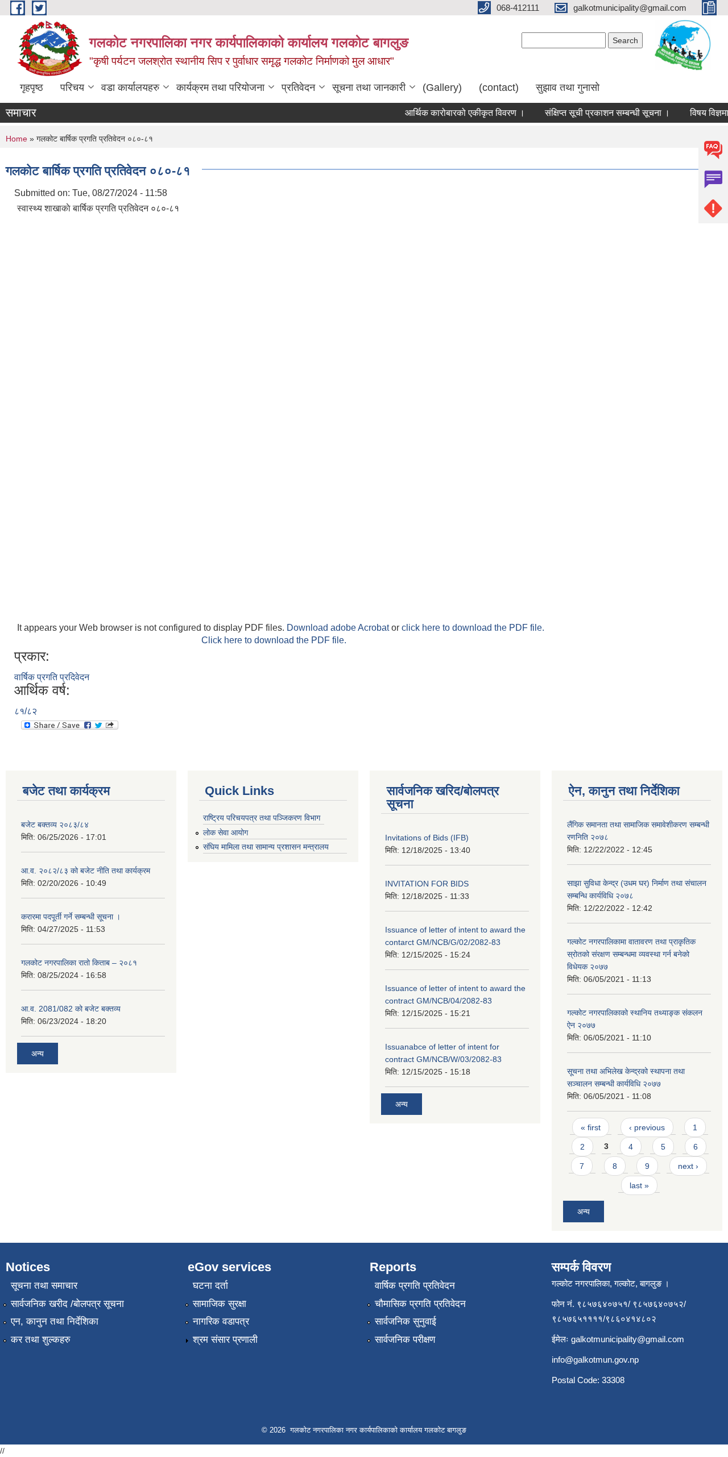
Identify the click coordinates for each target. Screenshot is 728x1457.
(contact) (499, 87)
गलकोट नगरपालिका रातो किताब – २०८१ (79, 962)
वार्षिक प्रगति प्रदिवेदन (51, 677)
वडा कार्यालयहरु (130, 87)
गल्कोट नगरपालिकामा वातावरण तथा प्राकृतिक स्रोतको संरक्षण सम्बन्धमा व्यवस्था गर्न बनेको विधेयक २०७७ (631, 954)
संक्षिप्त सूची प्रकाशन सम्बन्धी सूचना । (597, 113)
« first (591, 1127)
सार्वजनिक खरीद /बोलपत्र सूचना (67, 1303)
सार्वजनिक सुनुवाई (405, 1321)
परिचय (72, 87)
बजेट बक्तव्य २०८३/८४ (55, 824)
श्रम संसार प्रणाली (225, 1339)
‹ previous (647, 1127)
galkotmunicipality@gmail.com (627, 1339)
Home (16, 138)
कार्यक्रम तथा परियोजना (220, 87)
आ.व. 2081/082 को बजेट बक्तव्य (71, 1008)
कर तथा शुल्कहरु (41, 1339)
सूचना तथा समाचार (44, 1285)
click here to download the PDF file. (473, 627)
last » (639, 1185)
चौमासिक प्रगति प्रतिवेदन (420, 1303)
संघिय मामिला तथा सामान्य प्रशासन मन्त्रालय (266, 846)
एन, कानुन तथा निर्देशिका (54, 1321)
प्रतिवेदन (298, 87)
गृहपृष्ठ (31, 87)
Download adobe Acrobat (339, 627)
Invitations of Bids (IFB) (427, 837)
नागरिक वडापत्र (221, 1321)
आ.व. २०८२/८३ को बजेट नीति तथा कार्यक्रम (85, 870)
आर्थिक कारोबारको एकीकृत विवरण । (455, 113)
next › (688, 1166)
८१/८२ (25, 711)
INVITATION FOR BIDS (427, 883)
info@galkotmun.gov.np (595, 1359)
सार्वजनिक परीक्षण (405, 1339)
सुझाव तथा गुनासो (567, 87)
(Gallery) (442, 87)
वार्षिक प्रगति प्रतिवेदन (415, 1285)
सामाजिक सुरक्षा (219, 1303)
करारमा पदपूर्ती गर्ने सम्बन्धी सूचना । (71, 916)
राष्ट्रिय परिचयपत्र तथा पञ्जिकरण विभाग (261, 817)
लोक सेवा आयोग (225, 832)
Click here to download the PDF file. (273, 640)
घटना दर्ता (210, 1285)
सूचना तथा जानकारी (369, 87)
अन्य (37, 1053)
